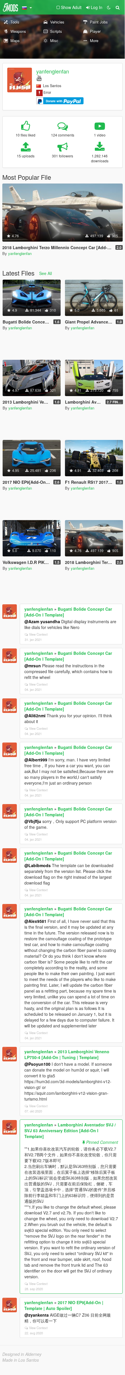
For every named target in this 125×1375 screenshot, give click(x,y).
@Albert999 (35, 760)
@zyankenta (36, 1315)
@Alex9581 (35, 921)
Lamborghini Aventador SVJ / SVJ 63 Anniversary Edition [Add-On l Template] (70, 1130)
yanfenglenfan (52, 71)
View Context (38, 634)
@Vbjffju (32, 821)
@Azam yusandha (42, 621)
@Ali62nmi (35, 715)
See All (45, 273)
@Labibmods (37, 865)
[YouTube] (39, 77)
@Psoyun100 (37, 1064)
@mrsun (32, 665)
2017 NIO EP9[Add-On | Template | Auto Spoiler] (63, 1305)
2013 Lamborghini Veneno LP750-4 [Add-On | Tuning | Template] (66, 1054)
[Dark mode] (109, 7)
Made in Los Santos (20, 1360)
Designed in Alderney (21, 1354)
